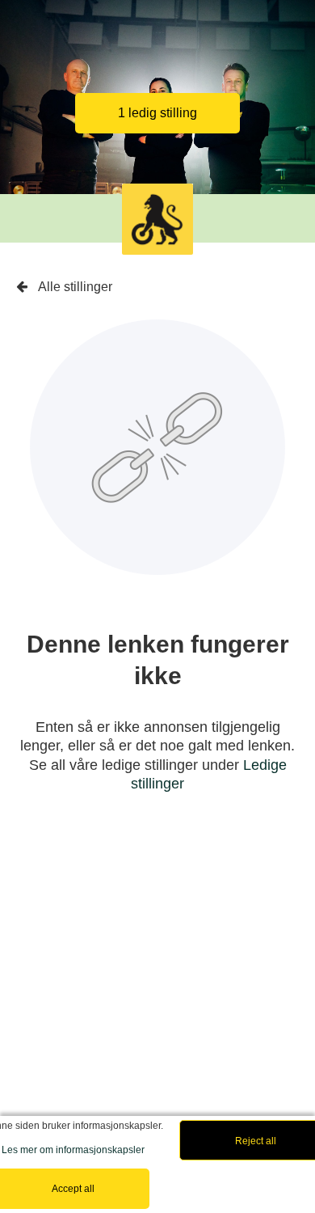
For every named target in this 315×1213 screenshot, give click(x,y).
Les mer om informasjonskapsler (73, 1150)
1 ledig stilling (157, 113)
